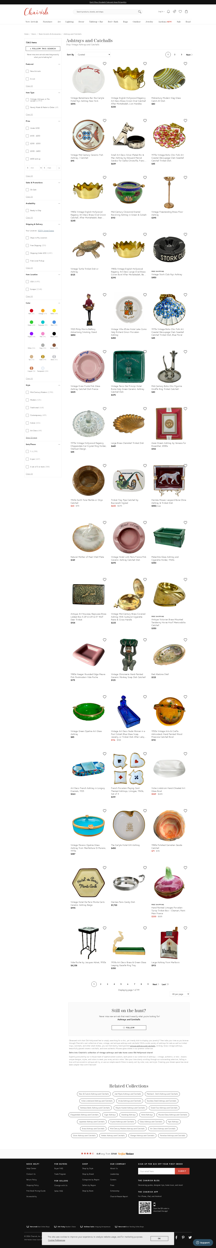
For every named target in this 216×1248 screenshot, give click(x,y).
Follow (130, 1028)
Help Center (31, 1168)
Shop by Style (87, 1168)
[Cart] (186, 12)
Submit (182, 1171)
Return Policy (31, 1180)
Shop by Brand (88, 1174)
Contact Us (31, 1174)
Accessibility (31, 1196)
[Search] (140, 11)
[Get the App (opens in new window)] (145, 1208)
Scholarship (114, 1191)
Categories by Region (90, 1180)
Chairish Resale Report (119, 1196)
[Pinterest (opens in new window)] (183, 1237)
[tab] (43, 71)
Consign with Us (60, 1185)
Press (112, 1185)
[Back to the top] (210, 1232)
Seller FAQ (58, 1191)
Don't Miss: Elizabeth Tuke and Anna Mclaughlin (108, 2)
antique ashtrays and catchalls (142, 1046)
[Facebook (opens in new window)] (176, 1237)
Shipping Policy (32, 1185)
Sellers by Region (89, 1185)
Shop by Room (87, 1191)
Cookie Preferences (56, 1240)
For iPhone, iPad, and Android (149, 1196)
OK (159, 1238)
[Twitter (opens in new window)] (190, 1237)
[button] (180, 12)
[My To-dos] (168, 12)
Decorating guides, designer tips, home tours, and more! (160, 1185)
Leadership (114, 1174)
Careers (113, 1180)
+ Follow (43, 49)
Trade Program (60, 1174)
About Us (114, 1168)
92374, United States (46, 231)
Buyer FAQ (58, 1168)
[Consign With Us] (174, 12)
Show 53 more (31, 438)
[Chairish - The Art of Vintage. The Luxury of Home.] (36, 11)
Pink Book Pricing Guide (35, 1191)
